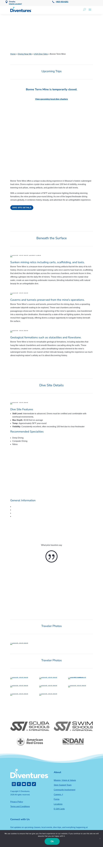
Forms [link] (56, 799)
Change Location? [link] (15, 4)
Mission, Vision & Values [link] (65, 780)
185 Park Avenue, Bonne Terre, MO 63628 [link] (40, 510)
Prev (8, 148)
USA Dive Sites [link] (41, 54)
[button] (90, 9)
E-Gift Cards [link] (59, 809)
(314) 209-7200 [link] (28, 516)
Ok (52, 841)
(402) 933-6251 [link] (62, 2)
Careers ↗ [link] (58, 794)
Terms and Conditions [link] (20, 806)
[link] (21, 9)
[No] (100, 838)
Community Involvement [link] (64, 790)
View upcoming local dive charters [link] (51, 99)
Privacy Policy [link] (16, 802)
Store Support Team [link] (62, 785)
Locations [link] (58, 804)
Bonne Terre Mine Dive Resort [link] (32, 522)
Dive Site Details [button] (21, 208)
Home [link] (13, 54)
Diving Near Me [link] (25, 54)
